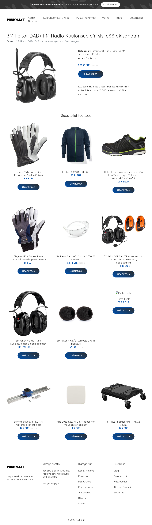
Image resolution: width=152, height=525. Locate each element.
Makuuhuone (84, 481)
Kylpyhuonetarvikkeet (56, 17)
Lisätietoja (90, 74)
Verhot (106, 17)
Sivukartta (119, 492)
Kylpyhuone (84, 476)
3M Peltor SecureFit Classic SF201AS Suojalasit (76, 258)
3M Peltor (96, 54)
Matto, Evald (123, 298)
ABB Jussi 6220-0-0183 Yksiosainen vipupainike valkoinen (76, 423)
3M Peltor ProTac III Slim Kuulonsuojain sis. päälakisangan (28, 342)
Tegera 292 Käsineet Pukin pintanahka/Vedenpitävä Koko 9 (28, 258)
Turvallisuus (84, 54)
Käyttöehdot (120, 481)
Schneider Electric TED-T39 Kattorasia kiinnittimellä (28, 423)
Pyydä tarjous (110, 4)
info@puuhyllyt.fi (51, 483)
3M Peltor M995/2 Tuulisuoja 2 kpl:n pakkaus (76, 342)
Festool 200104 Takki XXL (76, 172)
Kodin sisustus (85, 487)
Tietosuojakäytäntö (124, 487)
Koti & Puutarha (113, 51)
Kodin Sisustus (32, 19)
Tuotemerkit (135, 17)
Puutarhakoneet (86, 17)
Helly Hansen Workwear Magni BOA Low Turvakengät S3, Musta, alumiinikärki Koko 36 (123, 175)
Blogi (119, 17)
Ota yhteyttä (120, 476)
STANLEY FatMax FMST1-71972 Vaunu (123, 423)
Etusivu (10, 41)
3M (123, 51)
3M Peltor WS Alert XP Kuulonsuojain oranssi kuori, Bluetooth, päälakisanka (123, 259)
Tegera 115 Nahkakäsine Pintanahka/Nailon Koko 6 (28, 174)
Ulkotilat (82, 498)
